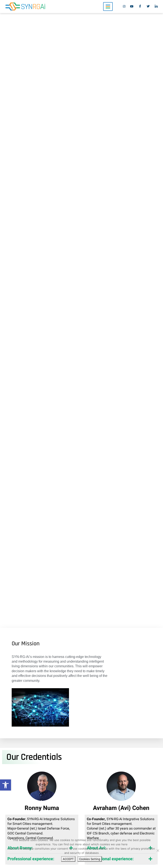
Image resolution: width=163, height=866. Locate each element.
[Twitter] (149, 6)
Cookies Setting (89, 859)
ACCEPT (68, 859)
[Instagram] (125, 6)
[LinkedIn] (157, 6)
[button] (5, 785)
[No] (158, 850)
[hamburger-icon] (108, 6)
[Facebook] (141, 6)
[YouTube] (133, 6)
